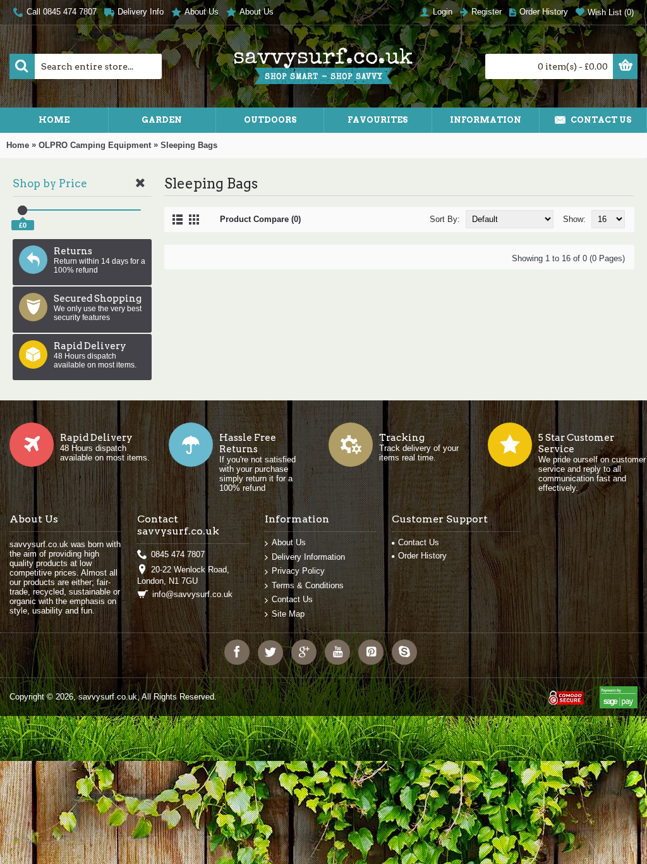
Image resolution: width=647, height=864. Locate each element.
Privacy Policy (298, 571)
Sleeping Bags (188, 145)
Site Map (288, 614)
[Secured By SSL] (564, 692)
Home (17, 145)
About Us (289, 542)
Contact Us (292, 599)
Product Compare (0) (260, 219)
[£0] (22, 210)
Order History (422, 555)
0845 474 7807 (178, 554)
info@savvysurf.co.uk (192, 594)
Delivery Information (308, 557)
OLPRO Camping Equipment (95, 145)
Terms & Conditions (308, 585)
